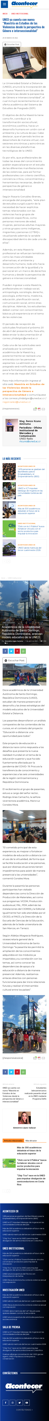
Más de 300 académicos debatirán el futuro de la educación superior (29, 511)
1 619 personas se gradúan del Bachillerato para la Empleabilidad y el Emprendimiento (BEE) (31, 473)
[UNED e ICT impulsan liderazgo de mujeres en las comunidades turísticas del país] (9, 490)
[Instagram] (12, 1403)
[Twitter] (19, 1403)
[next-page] (8, 561)
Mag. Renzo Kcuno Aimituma (30, 422)
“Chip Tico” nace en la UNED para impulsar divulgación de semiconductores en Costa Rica (23, 1239)
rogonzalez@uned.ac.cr (17, 402)
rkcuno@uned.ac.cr (30, 441)
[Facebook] (5, 1403)
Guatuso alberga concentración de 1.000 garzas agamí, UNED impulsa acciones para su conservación (23, 1356)
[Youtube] (27, 1403)
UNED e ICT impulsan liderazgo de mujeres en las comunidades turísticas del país (30, 492)
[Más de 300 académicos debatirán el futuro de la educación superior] (9, 509)
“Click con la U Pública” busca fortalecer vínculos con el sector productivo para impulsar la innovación (31, 530)
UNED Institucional (19, 13)
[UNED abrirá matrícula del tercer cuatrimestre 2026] (9, 547)
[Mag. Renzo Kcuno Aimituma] (11, 431)
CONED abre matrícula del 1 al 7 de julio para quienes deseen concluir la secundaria (21, 1312)
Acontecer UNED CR (26, 466)
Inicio (5, 13)
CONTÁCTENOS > (24, 1410)
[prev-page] (4, 561)
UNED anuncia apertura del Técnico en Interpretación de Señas (19, 1275)
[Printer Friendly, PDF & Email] (39, 409)
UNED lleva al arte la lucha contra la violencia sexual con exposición (24, 1306)
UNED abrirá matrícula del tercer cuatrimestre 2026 (29, 549)
